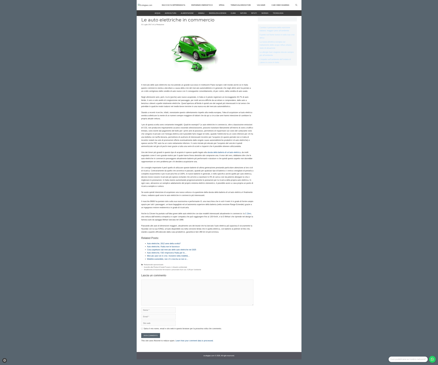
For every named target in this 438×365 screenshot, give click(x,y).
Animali (201, 13)
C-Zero (248, 213)
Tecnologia (278, 13)
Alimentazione (187, 13)
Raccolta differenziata (173, 5)
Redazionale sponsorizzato (153, 264)
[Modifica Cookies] (4, 360)
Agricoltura (170, 13)
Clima (233, 13)
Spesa (221, 5)
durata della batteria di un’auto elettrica (224, 152)
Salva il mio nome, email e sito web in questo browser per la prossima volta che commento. (183, 328)
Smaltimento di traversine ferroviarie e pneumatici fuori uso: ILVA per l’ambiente (172, 270)
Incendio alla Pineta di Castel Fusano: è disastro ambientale (165, 267)
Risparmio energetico (202, 5)
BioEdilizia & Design (217, 13)
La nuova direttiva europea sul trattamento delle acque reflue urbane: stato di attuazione (276, 45)
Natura (243, 13)
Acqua (157, 13)
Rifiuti (254, 13)
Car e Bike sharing (280, 5)
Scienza (264, 13)
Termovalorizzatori (241, 5)
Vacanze (261, 5)
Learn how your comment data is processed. (194, 341)
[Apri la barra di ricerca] (296, 5)
